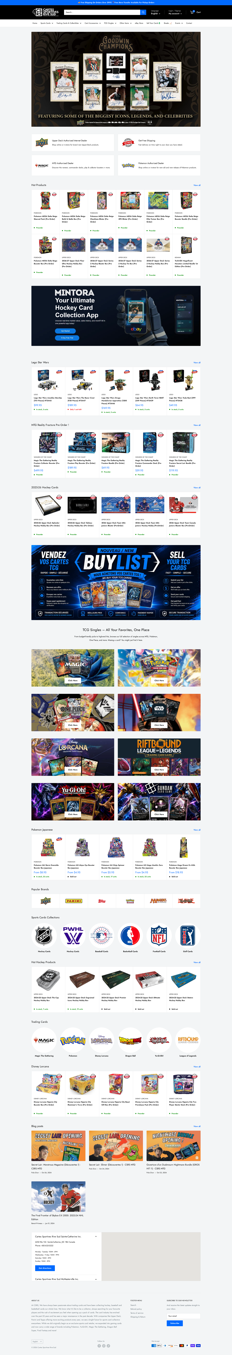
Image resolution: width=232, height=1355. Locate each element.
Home (35, 23)
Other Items (124, 23)
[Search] (143, 12)
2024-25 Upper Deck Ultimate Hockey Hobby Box (147, 999)
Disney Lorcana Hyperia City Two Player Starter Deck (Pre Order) (182, 1103)
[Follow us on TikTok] (108, 1346)
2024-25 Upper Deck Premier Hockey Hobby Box (114, 999)
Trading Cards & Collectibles (68, 23)
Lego (36, 394)
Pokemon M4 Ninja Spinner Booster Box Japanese (113, 866)
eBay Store (139, 23)
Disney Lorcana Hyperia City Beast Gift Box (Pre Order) (116, 1103)
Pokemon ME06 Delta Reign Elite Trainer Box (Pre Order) (158, 219)
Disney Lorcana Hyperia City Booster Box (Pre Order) (45, 1103)
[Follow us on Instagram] (103, 1346)
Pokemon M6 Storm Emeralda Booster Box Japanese (46, 866)
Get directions (45, 1268)
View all (197, 185)
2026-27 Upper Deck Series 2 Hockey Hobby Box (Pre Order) (158, 263)
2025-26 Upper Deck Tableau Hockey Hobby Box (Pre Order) (81, 524)
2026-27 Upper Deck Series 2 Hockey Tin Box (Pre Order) (130, 263)
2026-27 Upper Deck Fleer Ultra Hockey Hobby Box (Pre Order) (73, 263)
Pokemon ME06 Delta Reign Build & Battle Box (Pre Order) (73, 219)
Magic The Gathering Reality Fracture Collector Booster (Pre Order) (46, 463)
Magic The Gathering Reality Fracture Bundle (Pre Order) (113, 462)
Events (177, 23)
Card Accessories (91, 23)
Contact (189, 23)
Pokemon (37, 213)
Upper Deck (66, 257)
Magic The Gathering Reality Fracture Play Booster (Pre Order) (81, 462)
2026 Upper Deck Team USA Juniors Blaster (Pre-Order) (114, 524)
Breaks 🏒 (168, 23)
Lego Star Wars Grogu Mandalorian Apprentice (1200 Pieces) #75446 (114, 401)
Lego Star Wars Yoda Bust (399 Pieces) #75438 (182, 399)
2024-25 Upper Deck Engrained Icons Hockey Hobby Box (81, 999)
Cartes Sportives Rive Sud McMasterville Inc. (57, 1279)
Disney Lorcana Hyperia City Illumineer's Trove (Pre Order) (80, 1103)
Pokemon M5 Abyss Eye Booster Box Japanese (81, 866)
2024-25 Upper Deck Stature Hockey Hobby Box (181, 999)
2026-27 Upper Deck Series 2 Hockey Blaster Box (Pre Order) (101, 263)
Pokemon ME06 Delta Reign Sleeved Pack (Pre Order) (45, 217)
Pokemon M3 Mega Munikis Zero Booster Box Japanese (149, 866)
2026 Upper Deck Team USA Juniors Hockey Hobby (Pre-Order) (149, 524)
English (35, 1341)
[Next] (200, 935)
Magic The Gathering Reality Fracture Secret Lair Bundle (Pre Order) (182, 463)
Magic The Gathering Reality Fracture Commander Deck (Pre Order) (148, 463)
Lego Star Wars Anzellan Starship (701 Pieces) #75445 (48, 399)
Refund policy (136, 1309)
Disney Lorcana (40, 1098)
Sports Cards (46, 23)
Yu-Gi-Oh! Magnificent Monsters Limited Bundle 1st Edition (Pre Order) (186, 263)
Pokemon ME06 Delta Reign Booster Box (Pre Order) (45, 262)
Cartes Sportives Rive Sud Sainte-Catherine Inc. (58, 1236)
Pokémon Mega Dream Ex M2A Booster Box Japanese (182, 866)
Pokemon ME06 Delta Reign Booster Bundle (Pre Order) (186, 217)
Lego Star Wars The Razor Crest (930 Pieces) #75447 (81, 399)
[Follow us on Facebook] (99, 1346)
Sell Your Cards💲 (154, 23)
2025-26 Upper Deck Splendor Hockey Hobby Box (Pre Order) (47, 524)
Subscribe (174, 1323)
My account (174, 13)
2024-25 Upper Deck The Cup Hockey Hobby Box (46, 999)
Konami (178, 257)
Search (133, 1305)
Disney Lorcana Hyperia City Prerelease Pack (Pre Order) (147, 1103)
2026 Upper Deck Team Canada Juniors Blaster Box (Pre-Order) (182, 524)
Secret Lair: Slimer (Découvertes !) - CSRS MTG (112, 1164)
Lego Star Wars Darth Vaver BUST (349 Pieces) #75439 (149, 399)
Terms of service (136, 1313)
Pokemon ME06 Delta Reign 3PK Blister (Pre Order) (130, 217)
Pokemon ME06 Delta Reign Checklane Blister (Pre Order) (102, 219)
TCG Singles (109, 23)
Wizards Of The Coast (43, 457)
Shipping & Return (137, 1316)
